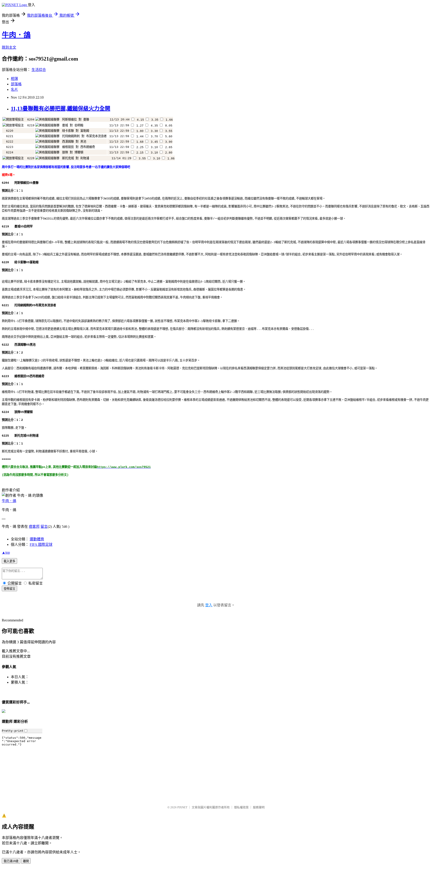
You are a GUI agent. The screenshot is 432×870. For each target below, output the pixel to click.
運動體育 (37, 539)
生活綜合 (39, 70)
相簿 (14, 79)
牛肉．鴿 (16, 35)
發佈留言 (9, 588)
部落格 (16, 84)
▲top (6, 552)
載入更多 (9, 561)
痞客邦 (34, 526)
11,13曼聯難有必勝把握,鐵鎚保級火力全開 (60, 108)
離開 (26, 861)
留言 (44, 526)
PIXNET (182, 807)
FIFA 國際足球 (41, 544)
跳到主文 (9, 47)
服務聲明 (259, 807)
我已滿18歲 (11, 861)
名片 (14, 89)
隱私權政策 (241, 807)
